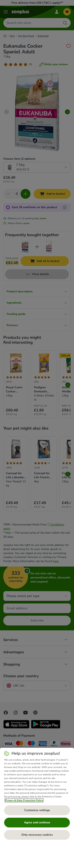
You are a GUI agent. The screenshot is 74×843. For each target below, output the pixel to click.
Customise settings (37, 810)
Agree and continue (37, 822)
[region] (37, 795)
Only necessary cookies (37, 835)
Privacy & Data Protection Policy (24, 800)
